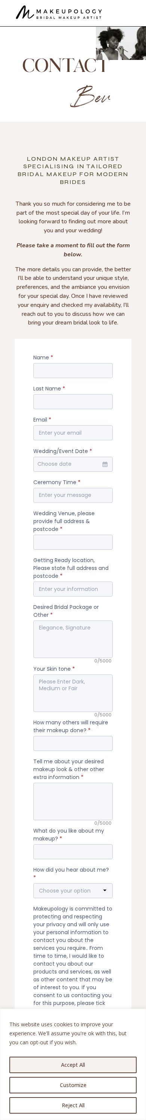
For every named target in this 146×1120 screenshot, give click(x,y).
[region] (73, 1064)
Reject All (73, 1105)
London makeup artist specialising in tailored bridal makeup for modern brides (73, 170)
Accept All (73, 1064)
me (111, 204)
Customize (73, 1085)
